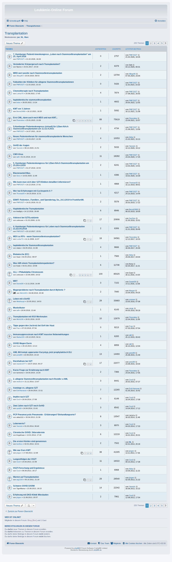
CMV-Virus (18, 154)
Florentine (20, 120)
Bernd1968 (20, 111)
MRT (15, 281)
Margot (132, 291)
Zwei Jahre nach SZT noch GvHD (28, 406)
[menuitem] (24, 21)
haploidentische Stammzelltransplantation (33, 245)
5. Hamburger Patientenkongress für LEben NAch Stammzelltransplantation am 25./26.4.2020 (51, 164)
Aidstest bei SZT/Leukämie (26, 217)
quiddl (18, 408)
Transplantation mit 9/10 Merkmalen (30, 316)
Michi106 (23, 293)
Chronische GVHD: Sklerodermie (29, 432)
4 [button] (158, 43)
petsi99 (19, 355)
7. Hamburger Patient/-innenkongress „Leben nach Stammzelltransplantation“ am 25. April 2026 (52, 55)
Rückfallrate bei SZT (22, 361)
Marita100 (20, 337)
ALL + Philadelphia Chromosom (28, 272)
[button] (165, 43)
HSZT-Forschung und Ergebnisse (29, 468)
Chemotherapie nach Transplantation (30, 91)
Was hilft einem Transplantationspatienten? (33, 263)
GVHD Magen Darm (22, 343)
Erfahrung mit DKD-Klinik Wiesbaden (30, 495)
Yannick (19, 148)
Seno (18, 176)
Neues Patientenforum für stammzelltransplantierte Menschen (43, 136)
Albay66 (19, 76)
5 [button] (161, 43)
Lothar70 (20, 93)
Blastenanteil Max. (22, 173)
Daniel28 (19, 284)
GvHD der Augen (21, 145)
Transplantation (16, 33)
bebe (18, 102)
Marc (26, 37)
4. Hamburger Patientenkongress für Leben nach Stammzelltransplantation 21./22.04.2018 (49, 227)
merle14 (19, 382)
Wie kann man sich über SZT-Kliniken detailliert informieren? (42, 182)
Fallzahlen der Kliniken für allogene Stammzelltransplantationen (43, 82)
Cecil (131, 380)
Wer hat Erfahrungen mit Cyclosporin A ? (32, 191)
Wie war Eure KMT (22, 450)
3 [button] (154, 43)
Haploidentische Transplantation (28, 209)
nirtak (131, 308)
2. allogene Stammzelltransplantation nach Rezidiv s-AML (40, 379)
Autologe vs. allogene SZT (25, 388)
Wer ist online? (13, 517)
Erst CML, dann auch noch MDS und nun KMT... (35, 117)
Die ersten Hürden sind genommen (29, 441)
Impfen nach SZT (21, 397)
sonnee (132, 299)
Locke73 (19, 239)
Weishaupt (20, 301)
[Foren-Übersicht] (20, 11)
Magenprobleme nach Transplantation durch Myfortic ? (39, 290)
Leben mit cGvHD (21, 299)
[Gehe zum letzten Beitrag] (139, 55)
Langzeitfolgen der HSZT (24, 459)
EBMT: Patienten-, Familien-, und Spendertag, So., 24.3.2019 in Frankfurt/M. (48, 200)
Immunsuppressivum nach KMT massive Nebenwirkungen (41, 334)
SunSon (132, 218)
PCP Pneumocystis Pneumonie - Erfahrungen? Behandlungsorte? (44, 414)
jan (18, 37)
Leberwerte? (19, 423)
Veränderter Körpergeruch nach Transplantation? (36, 64)
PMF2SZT (20, 59)
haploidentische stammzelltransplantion (32, 100)
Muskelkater (19, 308)
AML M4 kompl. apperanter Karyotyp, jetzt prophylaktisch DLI (42, 352)
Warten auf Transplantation (26, 477)
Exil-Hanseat (21, 390)
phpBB (77, 548)
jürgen (18, 453)
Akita (131, 137)
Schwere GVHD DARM (24, 486)
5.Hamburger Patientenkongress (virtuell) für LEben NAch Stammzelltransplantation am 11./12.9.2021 (40, 127)
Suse (18, 346)
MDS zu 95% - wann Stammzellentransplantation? (36, 236)
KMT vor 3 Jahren (21, 109)
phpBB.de (98, 550)
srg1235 (19, 479)
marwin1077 (21, 364)
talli (17, 157)
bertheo (19, 444)
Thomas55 (133, 183)
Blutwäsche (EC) (21, 254)
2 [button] (150, 43)
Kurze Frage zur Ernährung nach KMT (31, 370)
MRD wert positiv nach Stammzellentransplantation (37, 73)
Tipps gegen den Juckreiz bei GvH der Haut (33, 325)
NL (22, 37)
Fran (18, 328)
